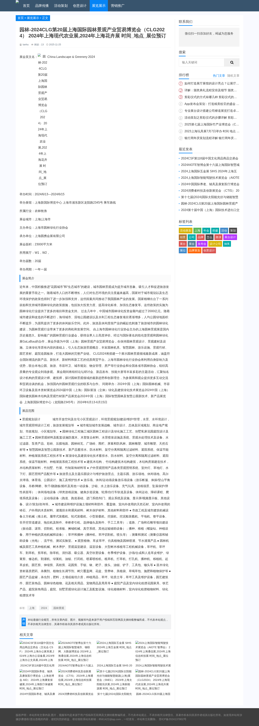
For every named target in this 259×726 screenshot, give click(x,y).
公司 (192, 237)
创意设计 (80, 6)
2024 (44, 607)
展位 (183, 250)
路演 (218, 237)
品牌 (200, 237)
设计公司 (215, 243)
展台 (183, 243)
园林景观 (58, 607)
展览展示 (99, 6)
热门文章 (219, 75)
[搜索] (231, 62)
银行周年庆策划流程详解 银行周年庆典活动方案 (216, 138)
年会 (206, 230)
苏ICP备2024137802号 (172, 719)
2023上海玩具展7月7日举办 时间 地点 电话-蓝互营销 (220, 131)
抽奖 (227, 243)
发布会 (202, 243)
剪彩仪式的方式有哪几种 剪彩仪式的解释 (212, 97)
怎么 (209, 237)
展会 (192, 243)
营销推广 (118, 6)
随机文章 (233, 75)
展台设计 (230, 237)
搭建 (215, 230)
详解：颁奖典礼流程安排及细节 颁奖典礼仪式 (215, 90)
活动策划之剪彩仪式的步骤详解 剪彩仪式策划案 (216, 117)
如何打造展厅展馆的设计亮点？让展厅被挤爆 (214, 83)
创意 (183, 237)
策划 (233, 230)
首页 (26, 6)
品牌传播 (42, 6)
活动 (224, 230)
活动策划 (61, 6)
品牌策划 (194, 250)
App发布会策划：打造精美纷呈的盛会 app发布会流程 (220, 104)
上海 (32, 607)
